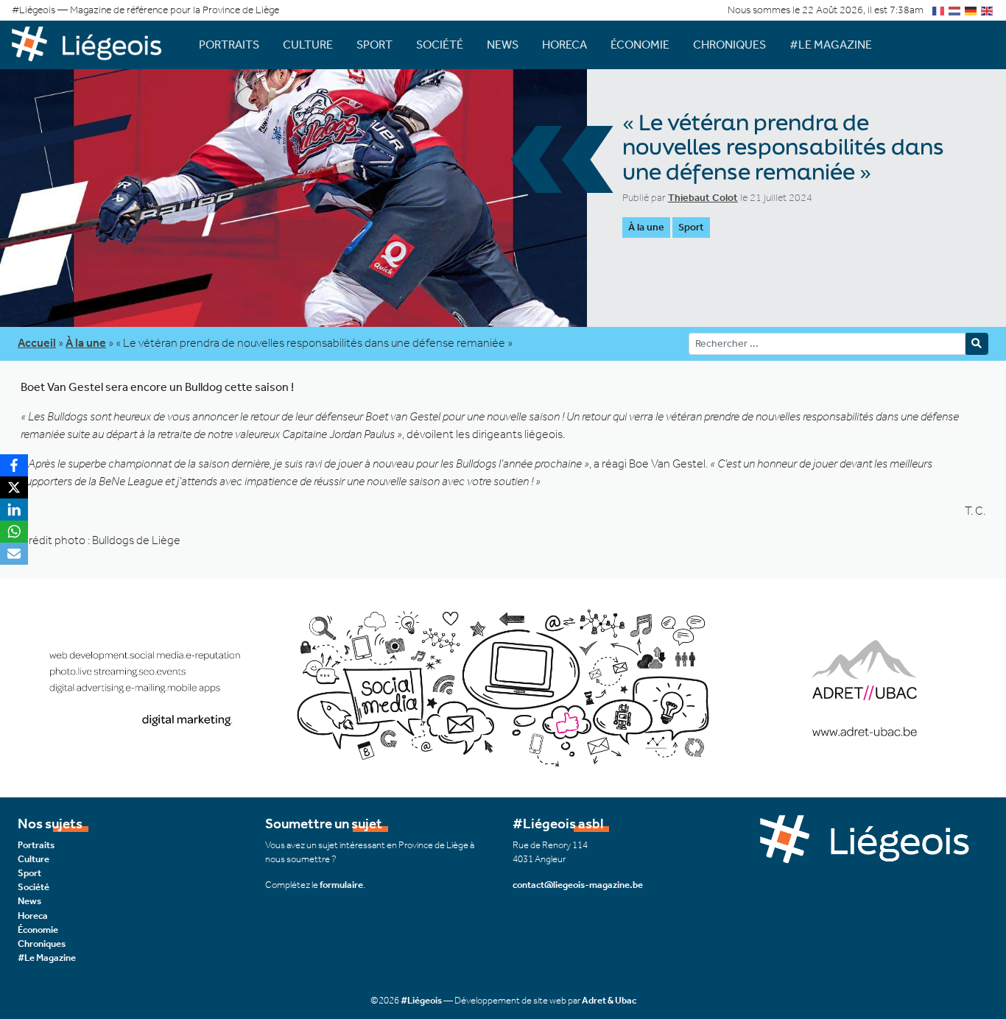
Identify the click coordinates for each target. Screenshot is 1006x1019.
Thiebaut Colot (703, 197)
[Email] (14, 554)
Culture (308, 45)
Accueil (37, 343)
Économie (640, 45)
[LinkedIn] (14, 509)
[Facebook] (14, 465)
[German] (971, 10)
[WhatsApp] (14, 532)
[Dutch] (955, 10)
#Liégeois (421, 1000)
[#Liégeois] (93, 44)
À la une (646, 227)
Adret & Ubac (609, 1000)
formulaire (341, 884)
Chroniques (729, 45)
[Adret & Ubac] (503, 687)
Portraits (229, 45)
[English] (987, 10)
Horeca (564, 45)
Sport (374, 45)
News (502, 45)
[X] (14, 487)
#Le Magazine (830, 45)
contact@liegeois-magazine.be (578, 884)
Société (439, 45)
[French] (939, 10)
